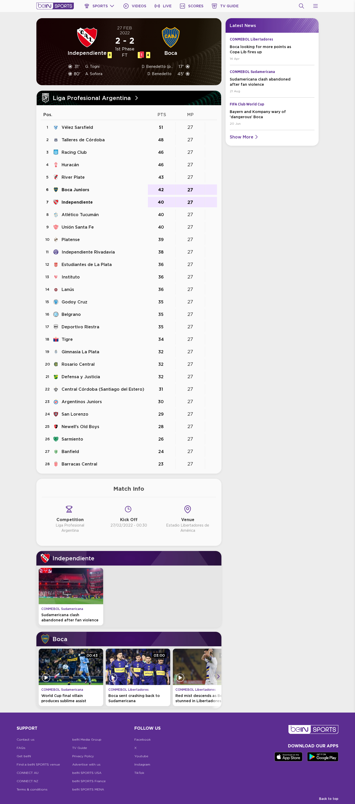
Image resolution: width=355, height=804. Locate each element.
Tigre (67, 339)
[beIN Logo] (55, 6)
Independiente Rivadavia (88, 252)
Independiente (77, 202)
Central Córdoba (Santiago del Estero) (103, 389)
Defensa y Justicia (81, 376)
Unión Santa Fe (78, 227)
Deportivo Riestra (80, 326)
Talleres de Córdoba (83, 139)
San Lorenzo (75, 414)
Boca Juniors (75, 189)
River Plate (73, 177)
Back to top (328, 798)
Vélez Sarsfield (77, 127)
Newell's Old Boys (80, 426)
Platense (71, 239)
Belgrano (71, 314)
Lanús (68, 289)
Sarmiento (72, 439)
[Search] (301, 6)
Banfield (70, 451)
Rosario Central (78, 364)
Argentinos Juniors (82, 401)
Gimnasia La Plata (80, 351)
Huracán (70, 164)
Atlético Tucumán (80, 214)
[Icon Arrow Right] (218, 676)
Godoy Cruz (74, 302)
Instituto (71, 277)
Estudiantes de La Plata (87, 264)
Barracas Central (79, 464)
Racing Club (74, 152)
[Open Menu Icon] (315, 6)
